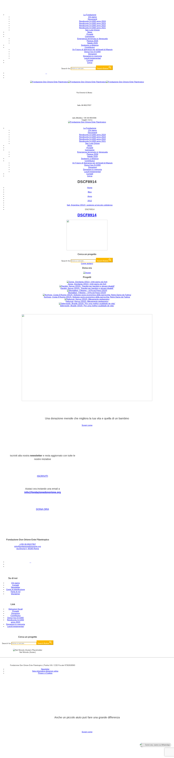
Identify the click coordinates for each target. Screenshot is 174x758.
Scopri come (87, 425)
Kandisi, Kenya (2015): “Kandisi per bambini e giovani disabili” (87, 288)
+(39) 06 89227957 (27, 544)
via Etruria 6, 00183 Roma (27, 548)
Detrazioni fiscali (16, 609)
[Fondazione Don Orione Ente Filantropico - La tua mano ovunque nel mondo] (87, 82)
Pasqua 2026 (92, 41)
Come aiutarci (87, 263)
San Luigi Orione (92, 30)
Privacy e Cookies (45, 673)
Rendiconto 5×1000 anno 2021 (92, 28)
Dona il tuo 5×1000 (92, 52)
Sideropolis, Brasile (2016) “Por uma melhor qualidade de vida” (87, 306)
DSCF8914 (87, 215)
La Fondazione (89, 15)
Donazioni (92, 54)
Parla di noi (15, 592)
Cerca (89, 62)
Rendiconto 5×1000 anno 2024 (92, 21)
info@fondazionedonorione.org (42, 492)
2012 (90, 201)
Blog (90, 192)
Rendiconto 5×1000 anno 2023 (92, 23)
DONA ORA (42, 509)
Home (89, 188)
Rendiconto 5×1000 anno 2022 (92, 25)
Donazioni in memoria (92, 56)
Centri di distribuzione (15, 589)
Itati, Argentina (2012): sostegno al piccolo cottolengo (90, 205)
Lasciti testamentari (92, 58)
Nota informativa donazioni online (45, 671)
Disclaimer (15, 594)
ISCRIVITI (42, 476)
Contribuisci (90, 47)
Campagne (89, 36)
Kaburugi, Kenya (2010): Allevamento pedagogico (87, 301)
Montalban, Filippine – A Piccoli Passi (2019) (87, 293)
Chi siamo (92, 17)
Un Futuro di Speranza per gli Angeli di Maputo (92, 49)
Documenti (92, 19)
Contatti (89, 60)
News (89, 32)
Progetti (89, 34)
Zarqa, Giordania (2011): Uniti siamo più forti (87, 284)
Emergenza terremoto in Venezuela (92, 38)
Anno (90, 196)
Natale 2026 (92, 43)
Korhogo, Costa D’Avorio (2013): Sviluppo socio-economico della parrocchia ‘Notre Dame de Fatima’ (87, 297)
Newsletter (15, 587)
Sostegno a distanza (90, 45)
